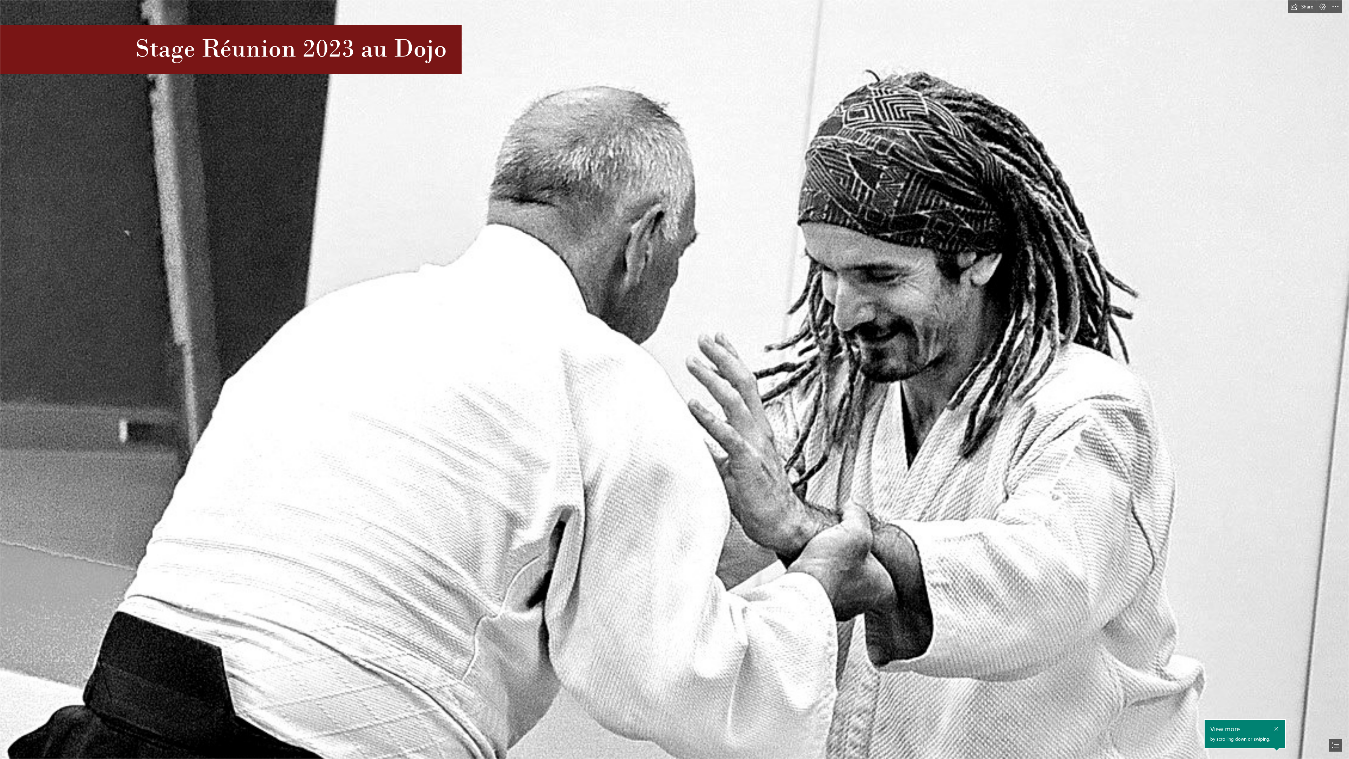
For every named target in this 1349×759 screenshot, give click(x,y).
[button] (1302, 6)
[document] (674, 379)
